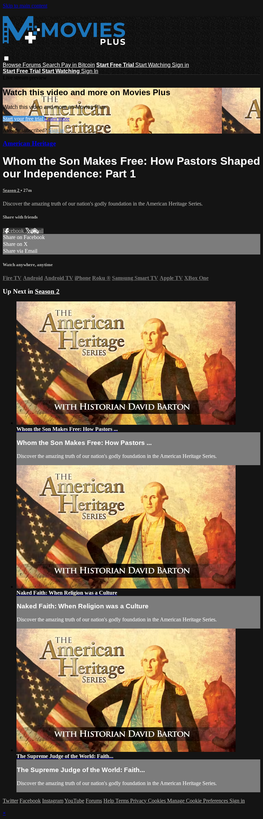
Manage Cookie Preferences (198, 801)
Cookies (157, 801)
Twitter (10, 801)
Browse (13, 65)
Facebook (14, 231)
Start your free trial (24, 119)
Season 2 (12, 190)
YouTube (74, 801)
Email (37, 231)
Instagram (52, 801)
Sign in (180, 65)
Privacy (139, 801)
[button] (6, 58)
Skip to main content (25, 6)
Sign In (89, 71)
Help (109, 801)
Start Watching (153, 65)
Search (51, 65)
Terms (122, 801)
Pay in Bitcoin (78, 65)
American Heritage (29, 143)
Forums (32, 65)
